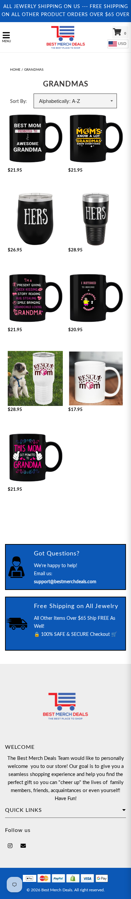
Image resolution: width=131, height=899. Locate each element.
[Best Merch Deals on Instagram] (10, 846)
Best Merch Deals (56, 890)
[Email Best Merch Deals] (23, 846)
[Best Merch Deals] (66, 37)
